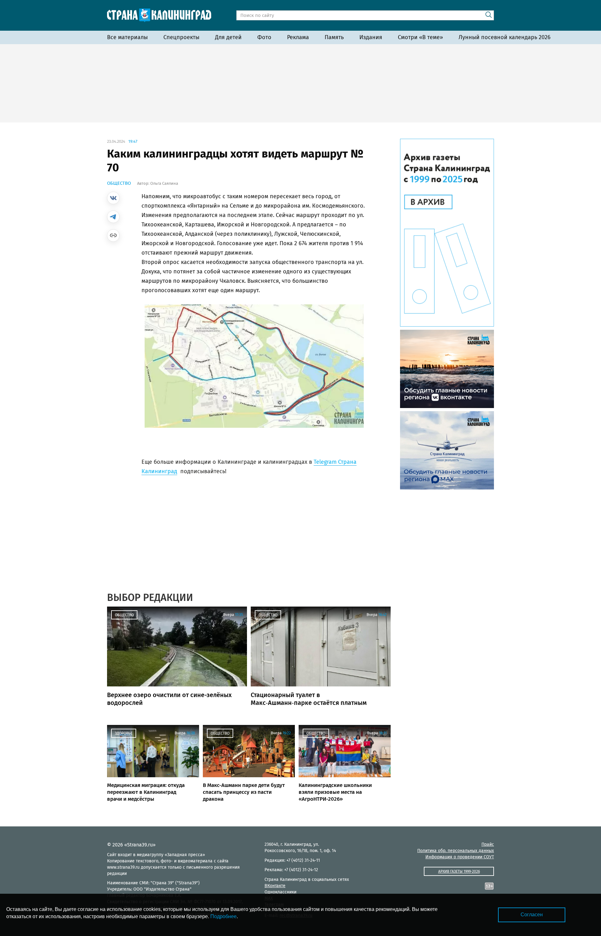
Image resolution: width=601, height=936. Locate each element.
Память (334, 37)
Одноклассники (280, 892)
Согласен (532, 914)
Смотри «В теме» (420, 37)
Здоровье (123, 733)
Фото (264, 37)
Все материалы (127, 37)
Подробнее (223, 916)
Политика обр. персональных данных (455, 850)
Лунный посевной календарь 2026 (505, 37)
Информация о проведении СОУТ (459, 857)
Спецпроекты (181, 37)
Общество (119, 183)
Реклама (298, 37)
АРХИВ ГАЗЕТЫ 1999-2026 (459, 871)
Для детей (228, 37)
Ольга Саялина (164, 183)
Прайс (487, 844)
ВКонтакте (275, 885)
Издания (370, 37)
